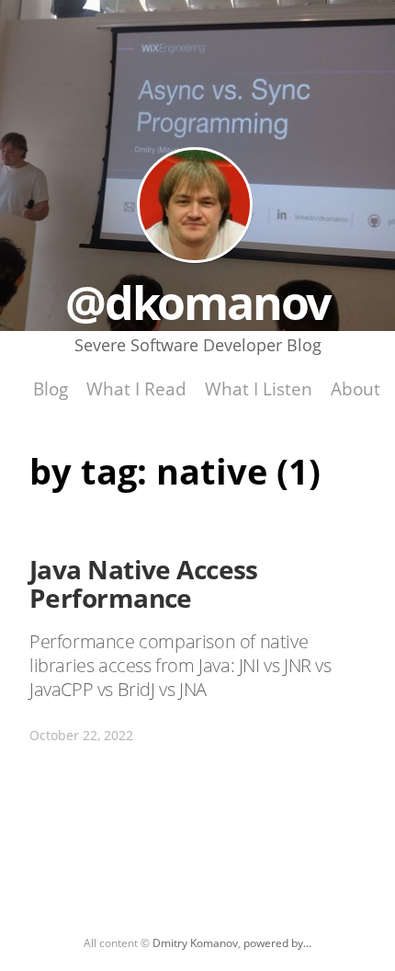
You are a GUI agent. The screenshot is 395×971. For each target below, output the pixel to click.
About (355, 388)
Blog (50, 388)
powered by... (277, 943)
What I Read (136, 388)
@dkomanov (195, 205)
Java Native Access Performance (143, 583)
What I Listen (258, 388)
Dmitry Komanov (195, 943)
